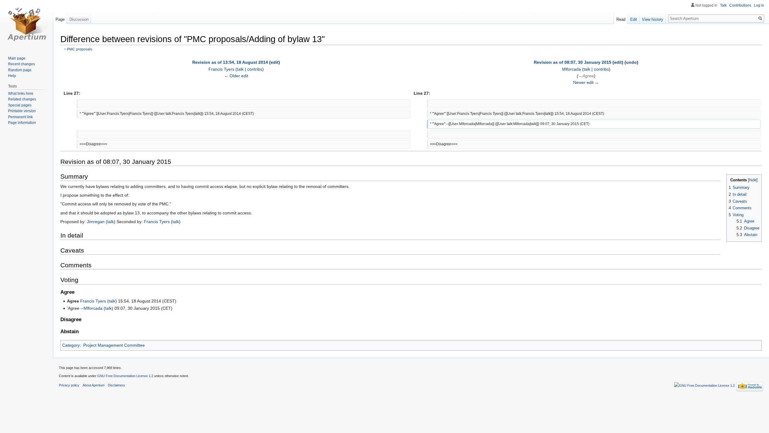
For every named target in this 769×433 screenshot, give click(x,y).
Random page (20, 70)
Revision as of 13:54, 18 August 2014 (230, 62)
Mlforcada (93, 308)
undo (631, 62)
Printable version (22, 111)
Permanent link (20, 117)
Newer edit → (586, 82)
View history (652, 19)
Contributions (740, 5)
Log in (759, 5)
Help (12, 76)
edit (274, 62)
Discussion (79, 19)
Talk (723, 5)
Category (71, 345)
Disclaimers (116, 385)
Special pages (20, 105)
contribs (254, 69)
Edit (633, 19)
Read (620, 19)
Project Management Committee (114, 345)
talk (240, 69)
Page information (22, 123)
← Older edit (236, 75)
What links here (20, 93)
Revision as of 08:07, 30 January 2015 (572, 62)
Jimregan (96, 221)
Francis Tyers (157, 221)
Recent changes (21, 64)
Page (60, 19)
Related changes (22, 99)
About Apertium (94, 385)
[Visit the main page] (26, 24)
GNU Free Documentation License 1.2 (125, 376)
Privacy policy (69, 385)
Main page (17, 58)
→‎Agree (586, 75)
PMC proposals (79, 49)
